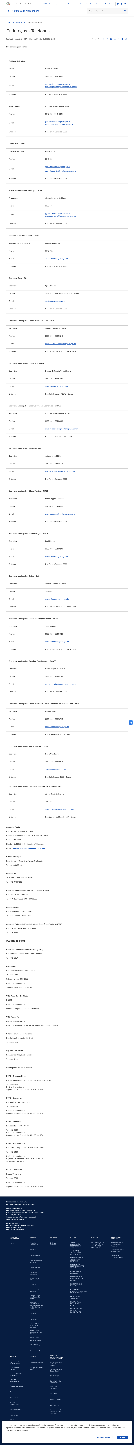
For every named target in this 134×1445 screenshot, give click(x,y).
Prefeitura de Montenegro (25, 10)
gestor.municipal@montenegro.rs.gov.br (60, 684)
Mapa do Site (109, 4)
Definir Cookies (103, 1437)
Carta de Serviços (96, 4)
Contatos (19, 22)
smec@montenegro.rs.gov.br (56, 386)
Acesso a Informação (81, 4)
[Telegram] (122, 39)
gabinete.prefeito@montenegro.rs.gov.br (61, 87)
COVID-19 (46, 4)
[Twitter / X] (111, 39)
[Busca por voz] (122, 11)
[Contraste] (117, 3)
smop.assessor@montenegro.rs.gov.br (60, 514)
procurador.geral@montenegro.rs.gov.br (60, 216)
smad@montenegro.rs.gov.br (56, 557)
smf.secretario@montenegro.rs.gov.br (60, 471)
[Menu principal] (8, 11)
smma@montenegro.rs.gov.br (56, 769)
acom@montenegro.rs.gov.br (56, 259)
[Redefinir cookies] (125, 3)
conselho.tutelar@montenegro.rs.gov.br (28, 848)
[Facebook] (107, 39)
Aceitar (123, 1437)
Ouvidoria (68, 4)
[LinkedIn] (114, 39)
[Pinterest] (118, 39)
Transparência (57, 4)
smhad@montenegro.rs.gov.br (57, 727)
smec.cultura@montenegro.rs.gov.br (59, 809)
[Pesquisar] (125, 11)
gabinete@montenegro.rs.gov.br (57, 84)
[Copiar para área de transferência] (126, 39)
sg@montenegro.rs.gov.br (55, 301)
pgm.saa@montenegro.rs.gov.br (57, 214)
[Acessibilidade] (121, 3)
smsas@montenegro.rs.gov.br (57, 599)
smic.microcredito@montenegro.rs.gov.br (61, 429)
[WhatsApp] (103, 39)
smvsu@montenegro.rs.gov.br (57, 642)
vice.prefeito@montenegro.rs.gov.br (59, 124)
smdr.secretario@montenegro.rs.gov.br (60, 344)
